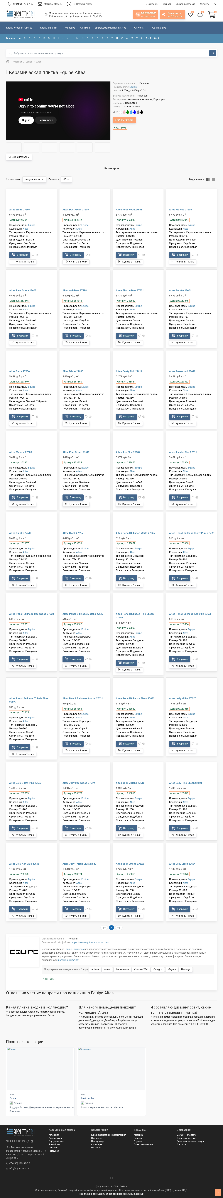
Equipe (133, 86)
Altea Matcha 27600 (180, 209)
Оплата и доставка (186, 1138)
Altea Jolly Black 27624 (182, 863)
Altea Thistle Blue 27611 (183, 452)
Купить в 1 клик (24, 261)
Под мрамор (97, 1141)
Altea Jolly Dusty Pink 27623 (25, 783)
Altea (25, 228)
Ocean (13, 1098)
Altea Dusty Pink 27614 (129, 371)
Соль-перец (97, 1144)
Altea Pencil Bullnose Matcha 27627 (83, 614)
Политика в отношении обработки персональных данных (111, 1193)
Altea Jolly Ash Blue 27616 (24, 863)
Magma (172, 969)
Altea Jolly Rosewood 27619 (79, 783)
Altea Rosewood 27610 (182, 371)
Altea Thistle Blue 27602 (130, 290)
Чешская (53, 1147)
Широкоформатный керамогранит (108, 1135)
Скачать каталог (124, 119)
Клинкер (138, 1138)
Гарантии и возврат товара (190, 1141)
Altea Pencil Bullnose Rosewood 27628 (31, 614)
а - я (148, 38)
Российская (54, 1144)
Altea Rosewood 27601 (129, 209)
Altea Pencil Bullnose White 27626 (135, 533)
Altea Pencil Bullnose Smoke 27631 (83, 698)
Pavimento (87, 1098)
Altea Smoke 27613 (20, 533)
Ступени (138, 1141)
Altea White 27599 (19, 209)
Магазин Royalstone (186, 1135)
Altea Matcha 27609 (20, 452)
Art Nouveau (122, 969)
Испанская (54, 1135)
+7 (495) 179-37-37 (19, 1163)
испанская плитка (68, 960)
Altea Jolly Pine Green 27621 (185, 783)
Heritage (185, 969)
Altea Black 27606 (19, 371)
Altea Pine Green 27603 (22, 290)
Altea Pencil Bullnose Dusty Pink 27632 (191, 533)
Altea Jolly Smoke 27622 (130, 863)
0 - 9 (156, 38)
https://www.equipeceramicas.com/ (90, 942)
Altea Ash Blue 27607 (128, 452)
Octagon (158, 969)
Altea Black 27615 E (74, 533)
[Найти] (212, 53)
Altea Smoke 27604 (180, 290)
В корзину (22, 254)
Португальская (56, 1141)
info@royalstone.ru (18, 1168)
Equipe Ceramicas (74, 949)
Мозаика (138, 1135)
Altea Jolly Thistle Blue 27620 (79, 863)
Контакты (181, 1144)
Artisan (95, 969)
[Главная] (7, 62)
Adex (12, 1094)
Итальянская (55, 1138)
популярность (33, 179)
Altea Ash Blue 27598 (75, 290)
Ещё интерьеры (20, 157)
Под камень (97, 1138)
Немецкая (54, 1151)
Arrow (107, 969)
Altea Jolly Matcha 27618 (130, 783)
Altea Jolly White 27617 (182, 698)
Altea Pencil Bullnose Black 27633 (135, 698)
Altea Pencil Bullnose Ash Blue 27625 (190, 614)
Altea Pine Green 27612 (76, 452)
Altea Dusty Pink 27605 (76, 209)
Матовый (96, 1147)
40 (65, 179)
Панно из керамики (143, 1144)
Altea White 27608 (73, 371)
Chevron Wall (141, 969)
